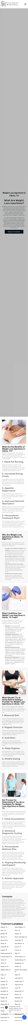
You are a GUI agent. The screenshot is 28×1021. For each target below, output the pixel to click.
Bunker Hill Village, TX (21, 937)
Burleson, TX (4, 940)
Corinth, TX (18, 950)
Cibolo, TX (3, 943)
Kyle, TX (3, 978)
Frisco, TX (3, 963)
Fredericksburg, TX (20, 960)
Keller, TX (17, 975)
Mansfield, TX (4, 991)
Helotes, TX (18, 966)
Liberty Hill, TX (19, 984)
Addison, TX (4, 927)
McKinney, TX (4, 994)
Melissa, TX (18, 994)
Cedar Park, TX (19, 940)
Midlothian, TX (19, 997)
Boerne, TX (4, 937)
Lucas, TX (17, 988)
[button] (25, 4)
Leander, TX (4, 984)
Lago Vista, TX (19, 978)
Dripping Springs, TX (6, 953)
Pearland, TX (18, 1001)
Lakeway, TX (4, 981)
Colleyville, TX (4, 947)
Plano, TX (17, 1004)
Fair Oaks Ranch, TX (6, 956)
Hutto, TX (3, 975)
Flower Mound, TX (20, 956)
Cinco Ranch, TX (19, 943)
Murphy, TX (4, 1001)
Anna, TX (17, 930)
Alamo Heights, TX (20, 927)
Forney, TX (3, 960)
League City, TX (19, 981)
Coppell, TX (4, 950)
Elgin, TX (17, 953)
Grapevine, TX (4, 966)
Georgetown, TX (19, 963)
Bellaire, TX (18, 933)
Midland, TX (4, 997)
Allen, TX (3, 930)
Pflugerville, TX (5, 1004)
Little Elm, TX (4, 988)
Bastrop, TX (4, 933)
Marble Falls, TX (19, 991)
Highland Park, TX (6, 969)
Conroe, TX (18, 947)
